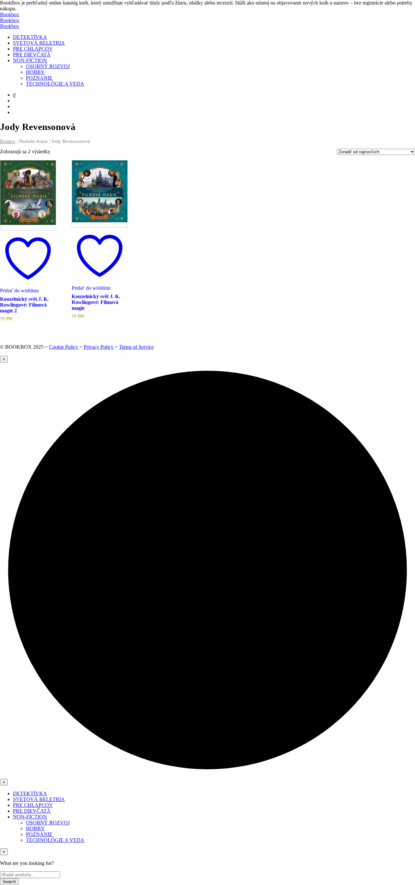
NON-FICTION (30, 60)
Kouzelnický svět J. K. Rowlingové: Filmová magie (96, 302)
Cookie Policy (64, 347)
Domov (7, 141)
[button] (14, 95)
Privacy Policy (99, 347)
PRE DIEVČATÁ (32, 54)
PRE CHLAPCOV (33, 49)
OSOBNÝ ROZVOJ (48, 66)
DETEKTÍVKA (30, 37)
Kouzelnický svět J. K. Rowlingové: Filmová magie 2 (24, 304)
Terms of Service (136, 347)
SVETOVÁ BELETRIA (39, 43)
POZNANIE (39, 78)
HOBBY (35, 72)
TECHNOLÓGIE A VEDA (55, 84)
